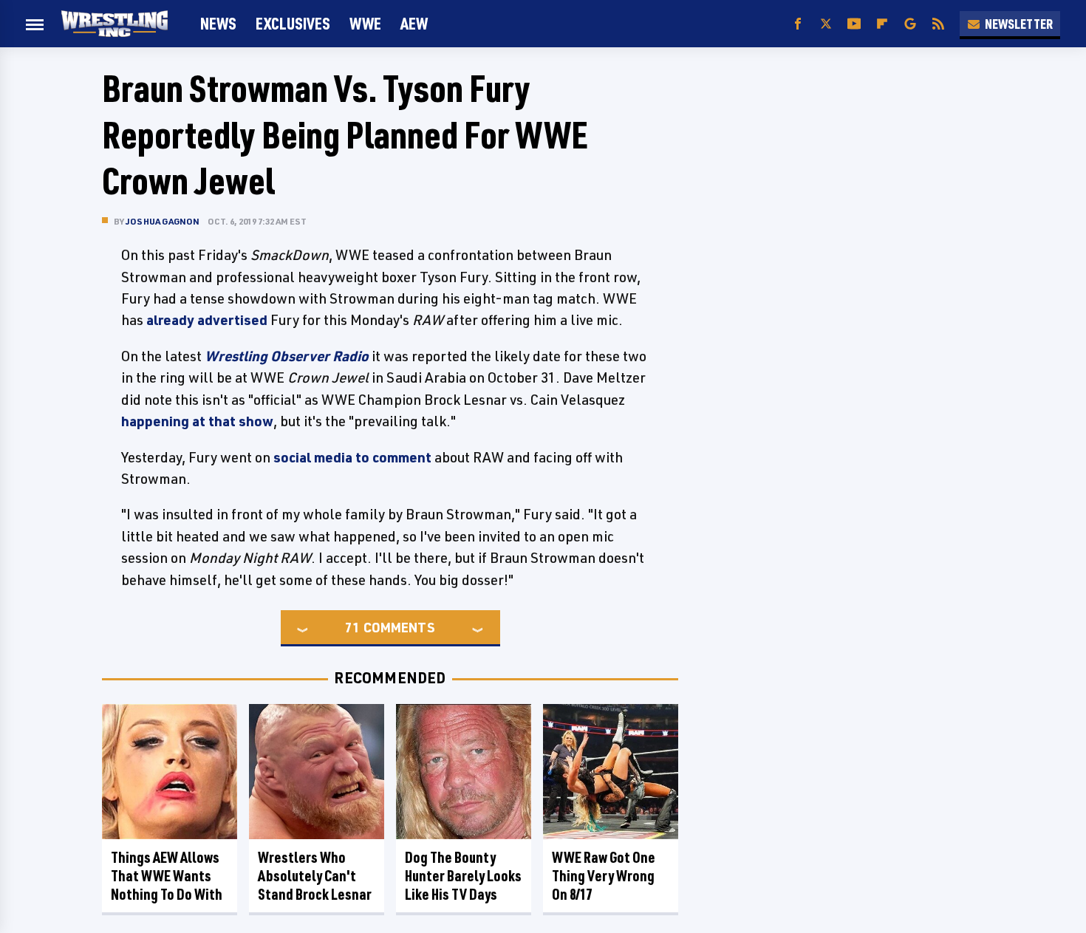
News (218, 23)
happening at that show (197, 421)
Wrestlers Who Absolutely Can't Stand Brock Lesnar (315, 875)
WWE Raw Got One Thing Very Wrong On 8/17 (603, 875)
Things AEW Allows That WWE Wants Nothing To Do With (166, 875)
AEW (414, 23)
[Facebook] (798, 24)
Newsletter (1019, 24)
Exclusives (293, 23)
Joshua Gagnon (163, 221)
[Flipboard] (882, 24)
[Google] (910, 24)
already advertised (206, 320)
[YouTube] (854, 24)
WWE (365, 23)
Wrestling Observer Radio (287, 356)
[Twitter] (826, 24)
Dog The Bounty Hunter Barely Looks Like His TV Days (463, 875)
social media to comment (352, 457)
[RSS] (938, 24)
